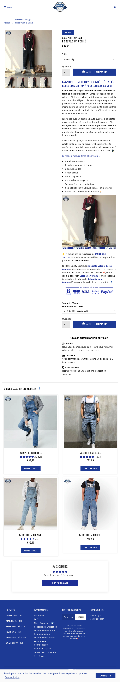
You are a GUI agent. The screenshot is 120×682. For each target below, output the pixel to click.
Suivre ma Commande (45, 652)
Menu (10, 7)
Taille (64, 54)
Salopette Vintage (89, 275)
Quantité (66, 66)
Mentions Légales (42, 648)
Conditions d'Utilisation (45, 626)
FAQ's (37, 619)
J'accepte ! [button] (105, 676)
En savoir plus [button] (12, 677)
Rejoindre (80, 617)
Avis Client (39, 656)
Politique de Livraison (44, 637)
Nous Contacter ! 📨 (44, 623)
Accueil (7, 22)
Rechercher (39, 615)
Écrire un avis (60, 582)
